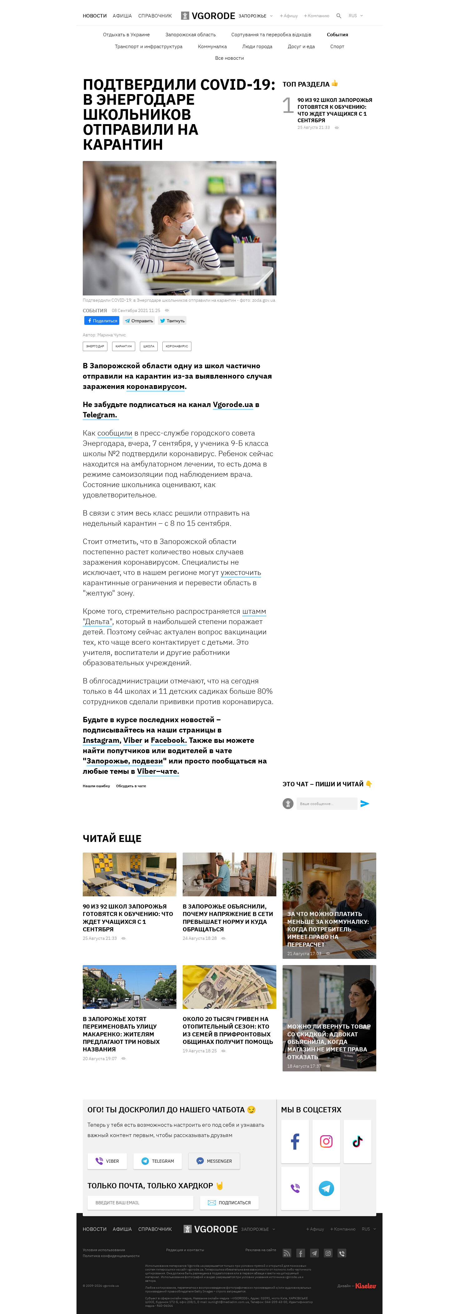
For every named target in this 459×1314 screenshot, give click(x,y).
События (337, 34)
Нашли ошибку (96, 786)
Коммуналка (212, 46)
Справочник (155, 15)
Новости (94, 15)
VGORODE (216, 1229)
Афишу (291, 15)
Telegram (163, 1161)
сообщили (114, 433)
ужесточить (241, 572)
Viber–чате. (158, 771)
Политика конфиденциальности (111, 1256)
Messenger (219, 1161)
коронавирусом (155, 386)
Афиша (122, 15)
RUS (353, 15)
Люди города (257, 46)
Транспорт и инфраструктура (148, 46)
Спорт (337, 46)
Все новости (229, 58)
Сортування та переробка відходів (271, 34)
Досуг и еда (301, 46)
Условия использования (104, 1250)
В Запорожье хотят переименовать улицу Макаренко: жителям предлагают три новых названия (121, 1034)
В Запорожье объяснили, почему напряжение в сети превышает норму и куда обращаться (228, 918)
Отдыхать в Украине (126, 34)
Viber (132, 740)
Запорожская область (190, 34)
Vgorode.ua (233, 404)
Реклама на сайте (260, 1250)
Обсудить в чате (131, 786)
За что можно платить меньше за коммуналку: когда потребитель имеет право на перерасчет (328, 929)
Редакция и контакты (185, 1250)
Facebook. (169, 740)
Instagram (101, 740)
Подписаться (235, 1203)
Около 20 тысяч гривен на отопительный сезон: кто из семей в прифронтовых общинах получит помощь (228, 1030)
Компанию (318, 15)
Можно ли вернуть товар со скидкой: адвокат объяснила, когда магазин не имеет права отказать (329, 1041)
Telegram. (101, 415)
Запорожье (255, 1229)
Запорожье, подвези (124, 761)
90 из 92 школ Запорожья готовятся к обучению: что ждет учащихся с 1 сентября (335, 110)
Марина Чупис (111, 335)
